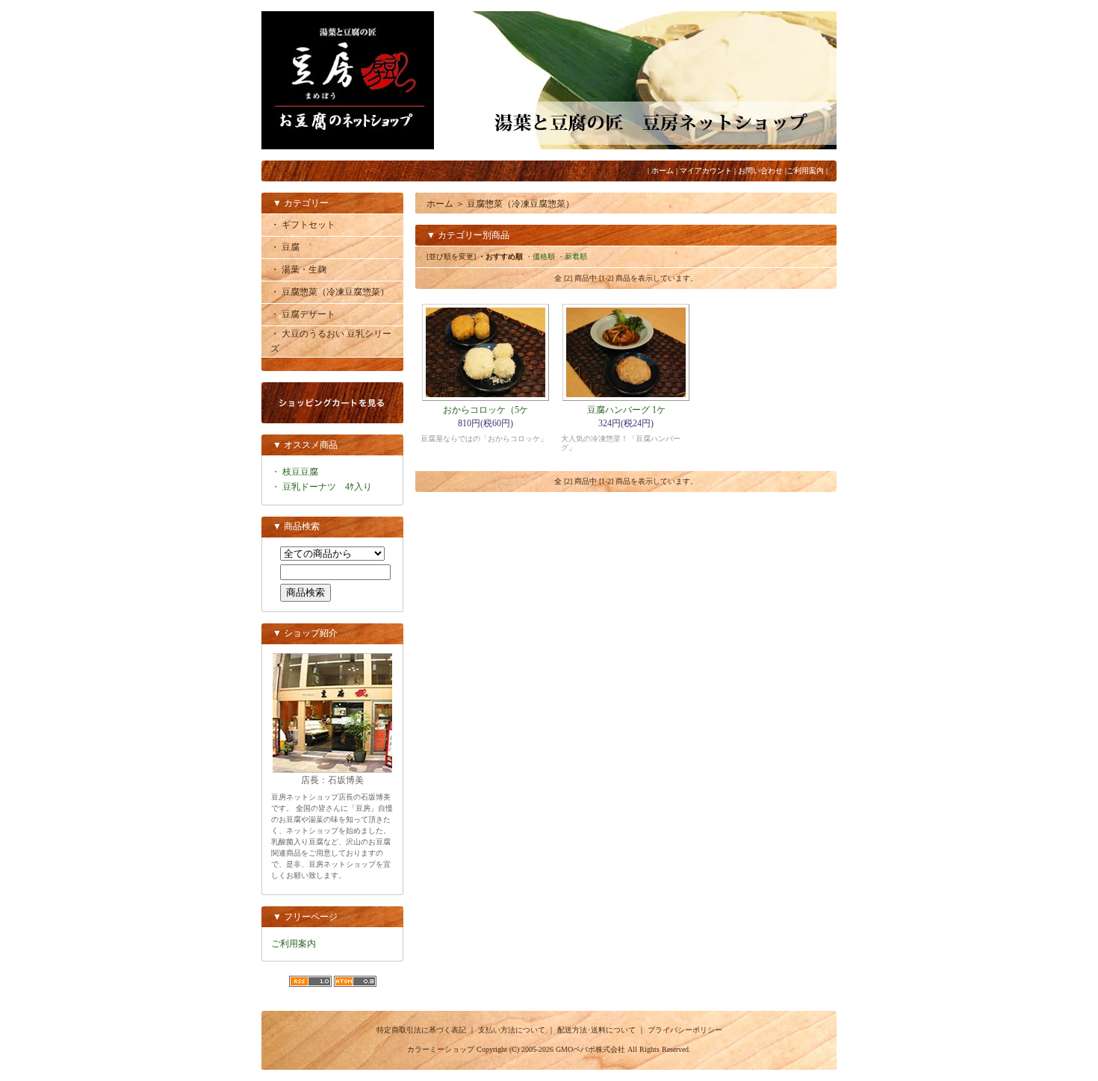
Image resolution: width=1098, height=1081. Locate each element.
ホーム (662, 170)
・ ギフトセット (302, 224)
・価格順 (540, 256)
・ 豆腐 (285, 247)
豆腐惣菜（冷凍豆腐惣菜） (520, 204)
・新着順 (572, 256)
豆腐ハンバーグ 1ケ (626, 410)
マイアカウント (706, 170)
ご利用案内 (805, 170)
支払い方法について (511, 1030)
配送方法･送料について (596, 1030)
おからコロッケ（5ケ (485, 410)
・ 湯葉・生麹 (298, 269)
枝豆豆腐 (300, 472)
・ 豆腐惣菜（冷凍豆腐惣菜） (329, 292)
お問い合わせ (760, 170)
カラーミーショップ (440, 1049)
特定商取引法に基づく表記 (421, 1030)
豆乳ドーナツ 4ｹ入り (327, 487)
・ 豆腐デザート (302, 314)
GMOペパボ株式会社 (590, 1049)
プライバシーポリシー (685, 1030)
